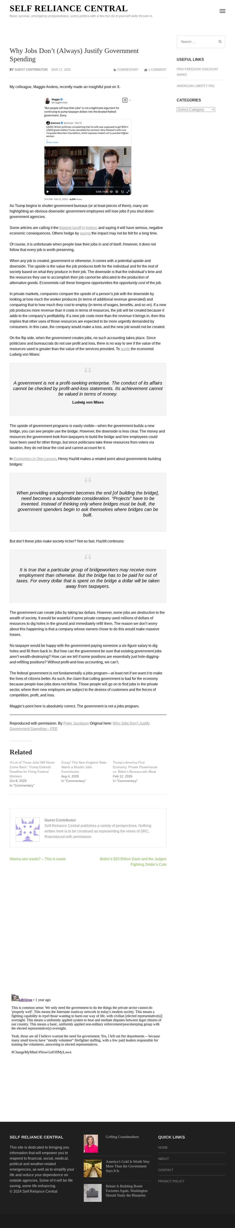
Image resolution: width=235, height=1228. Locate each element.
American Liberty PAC (196, 86)
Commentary (128, 69)
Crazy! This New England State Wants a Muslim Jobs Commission (83, 767)
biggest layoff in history (77, 228)
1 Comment (157, 69)
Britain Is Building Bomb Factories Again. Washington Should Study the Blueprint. (127, 1190)
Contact (165, 1170)
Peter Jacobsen (76, 723)
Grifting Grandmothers (122, 1137)
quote (125, 349)
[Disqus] (88, 930)
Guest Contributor (31, 69)
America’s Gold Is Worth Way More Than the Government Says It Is (128, 1166)
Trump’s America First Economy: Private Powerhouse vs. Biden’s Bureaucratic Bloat (135, 767)
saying (85, 233)
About (163, 1159)
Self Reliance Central (69, 8)
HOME (163, 1147)
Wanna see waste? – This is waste (38, 859)
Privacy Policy (171, 1181)
